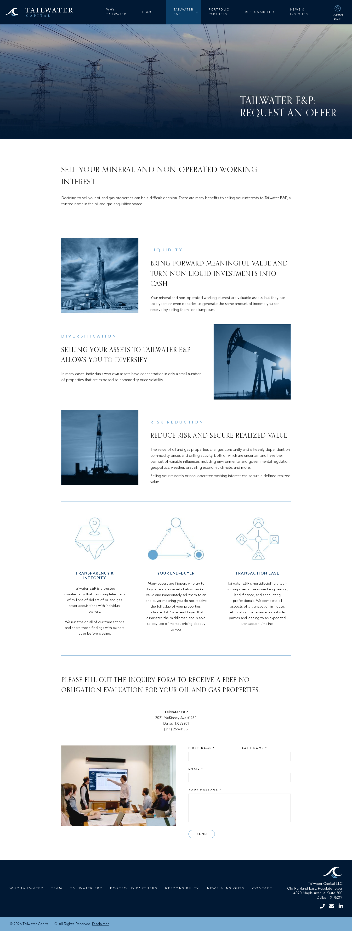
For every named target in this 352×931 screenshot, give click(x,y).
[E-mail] (331, 906)
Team (147, 12)
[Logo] (36, 12)
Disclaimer (100, 923)
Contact (262, 888)
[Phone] (322, 906)
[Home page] (319, 873)
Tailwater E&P (183, 12)
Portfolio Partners (219, 12)
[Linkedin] (340, 906)
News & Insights (299, 12)
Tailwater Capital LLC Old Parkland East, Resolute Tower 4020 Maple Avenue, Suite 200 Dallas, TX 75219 (314, 890)
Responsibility (260, 12)
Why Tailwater (116, 12)
